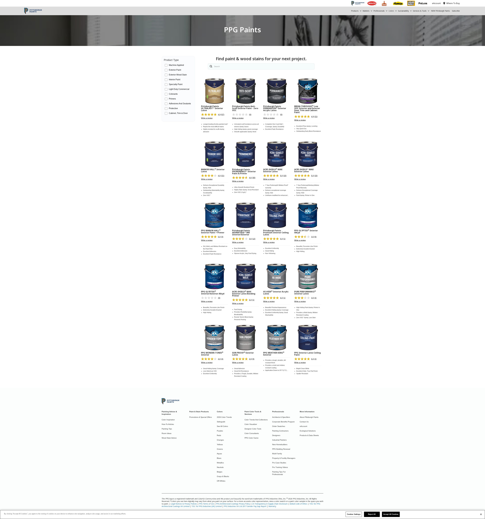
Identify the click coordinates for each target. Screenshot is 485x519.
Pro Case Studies (279, 463)
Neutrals (220, 467)
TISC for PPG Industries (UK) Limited (206, 506)
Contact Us (304, 422)
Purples (220, 431)
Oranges (220, 440)
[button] (356, 11)
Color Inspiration (168, 420)
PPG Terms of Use (206, 504)
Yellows (220, 444)
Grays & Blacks (223, 476)
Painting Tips (167, 429)
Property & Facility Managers (283, 458)
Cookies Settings (353, 514)
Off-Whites (221, 481)
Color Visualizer (251, 424)
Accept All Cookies (390, 514)
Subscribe (456, 11)
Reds (219, 435)
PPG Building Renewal (281, 449)
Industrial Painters (279, 440)
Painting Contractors (280, 431)
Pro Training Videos (280, 467)
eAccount (303, 426)
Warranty (272, 506)
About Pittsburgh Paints (309, 417)
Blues (219, 458)
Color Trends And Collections (256, 420)
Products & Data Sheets (309, 435)
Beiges (219, 472)
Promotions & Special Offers (200, 417)
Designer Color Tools (253, 429)
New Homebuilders (279, 444)
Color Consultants (252, 433)
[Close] (481, 514)
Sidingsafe (221, 422)
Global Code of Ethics (298, 504)
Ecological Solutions (308, 431)
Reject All (372, 514)
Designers (276, 435)
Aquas (219, 454)
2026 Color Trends (224, 417)
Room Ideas (166, 433)
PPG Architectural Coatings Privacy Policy (233, 504)
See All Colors (222, 426)
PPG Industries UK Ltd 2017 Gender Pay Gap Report (245, 506)
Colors (391, 11)
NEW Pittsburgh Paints (440, 11)
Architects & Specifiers (281, 417)
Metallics (220, 463)
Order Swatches (278, 426)
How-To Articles (168, 424)
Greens (220, 449)
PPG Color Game (251, 438)
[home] (33, 11)
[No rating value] (240, 114)
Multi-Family (277, 454)
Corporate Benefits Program (283, 422)
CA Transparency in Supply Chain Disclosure (270, 504)
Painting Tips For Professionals (279, 473)
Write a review (206, 118)
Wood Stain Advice (169, 438)
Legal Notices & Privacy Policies (184, 504)
